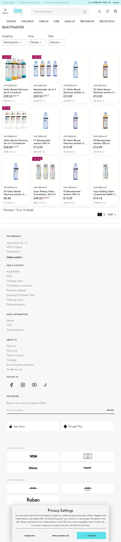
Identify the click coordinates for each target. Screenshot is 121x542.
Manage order (15, 280)
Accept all (91, 535)
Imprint (10, 320)
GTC (9, 325)
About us (11, 345)
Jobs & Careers (15, 355)
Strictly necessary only (60, 535)
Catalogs (12, 359)
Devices (11, 21)
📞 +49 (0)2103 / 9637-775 (100, 2)
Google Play (75, 426)
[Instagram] (23, 385)
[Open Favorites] (107, 11)
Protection (107, 21)
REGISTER (110, 410)
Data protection (15, 329)
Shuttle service (14, 369)
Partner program (16, 304)
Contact (116, 2)
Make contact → (16, 257)
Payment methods (16, 290)
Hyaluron (27, 21)
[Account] (99, 11)
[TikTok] (45, 385)
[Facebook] (11, 385)
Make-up (70, 21)
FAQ (9, 276)
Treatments (87, 21)
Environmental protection (20, 364)
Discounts (12, 350)
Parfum (43, 21)
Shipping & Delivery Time (20, 294)
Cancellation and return (20, 285)
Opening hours (15, 299)
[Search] (84, 11)
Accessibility (13, 271)
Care (56, 21)
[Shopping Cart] (115, 11)
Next (111, 214)
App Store (19, 426)
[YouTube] (34, 385)
